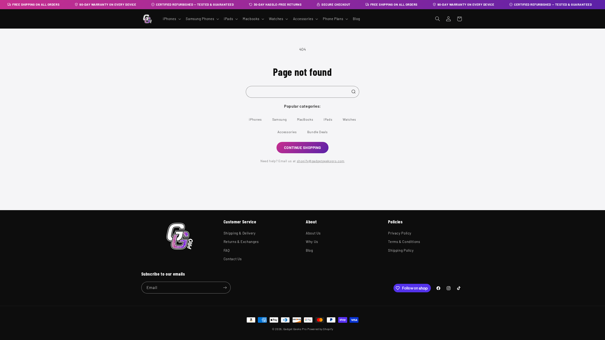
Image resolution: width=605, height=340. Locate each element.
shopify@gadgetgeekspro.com (321, 161)
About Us (313, 233)
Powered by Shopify (320, 329)
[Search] (353, 91)
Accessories (287, 132)
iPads (328, 119)
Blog (309, 250)
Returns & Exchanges (241, 241)
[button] (171, 19)
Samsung (279, 119)
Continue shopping (302, 147)
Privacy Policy (399, 233)
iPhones (255, 119)
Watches (349, 119)
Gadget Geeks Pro (295, 329)
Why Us (312, 241)
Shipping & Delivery (240, 233)
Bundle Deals (317, 132)
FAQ (227, 250)
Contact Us (233, 259)
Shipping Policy (401, 250)
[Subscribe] (224, 287)
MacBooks (305, 119)
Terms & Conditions (404, 241)
